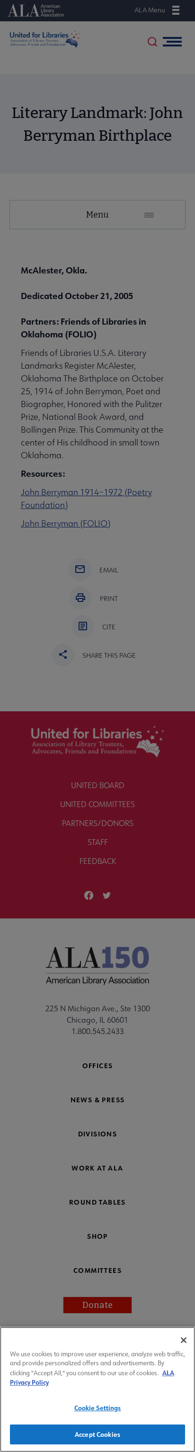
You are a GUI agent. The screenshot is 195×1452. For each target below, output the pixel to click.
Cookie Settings (97, 1408)
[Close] (183, 1340)
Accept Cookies (97, 1434)
